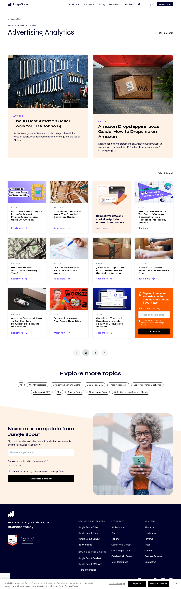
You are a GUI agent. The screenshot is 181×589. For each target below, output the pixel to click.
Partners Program (153, 556)
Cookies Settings (117, 583)
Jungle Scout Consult (89, 538)
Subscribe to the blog (149, 308)
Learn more (104, 228)
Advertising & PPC (41, 392)
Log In (151, 4)
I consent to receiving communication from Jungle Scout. (152, 322)
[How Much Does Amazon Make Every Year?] (27, 248)
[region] (90, 584)
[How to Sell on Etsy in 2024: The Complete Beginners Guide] (69, 191)
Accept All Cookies (158, 583)
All (21, 385)
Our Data (129, 4)
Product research (118, 385)
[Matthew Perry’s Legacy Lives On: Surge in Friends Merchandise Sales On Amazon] (27, 191)
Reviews (149, 538)
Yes (12, 465)
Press (147, 544)
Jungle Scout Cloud (88, 533)
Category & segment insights (66, 385)
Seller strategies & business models (131, 392)
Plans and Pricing (87, 569)
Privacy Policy (71, 586)
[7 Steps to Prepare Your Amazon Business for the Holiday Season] (112, 248)
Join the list (154, 331)
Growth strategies (37, 385)
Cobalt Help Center (121, 544)
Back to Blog (14, 19)
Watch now (62, 332)
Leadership (150, 533)
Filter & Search (165, 33)
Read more (19, 228)
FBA (59, 392)
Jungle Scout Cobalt (88, 527)
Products (89, 4)
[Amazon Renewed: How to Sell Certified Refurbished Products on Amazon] (27, 298)
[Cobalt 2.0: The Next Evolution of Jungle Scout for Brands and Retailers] (112, 298)
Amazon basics (75, 392)
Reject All (136, 583)
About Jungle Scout (98, 392)
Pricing (102, 4)
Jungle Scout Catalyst (89, 558)
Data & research (95, 385)
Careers (148, 550)
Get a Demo (165, 4)
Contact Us (150, 562)
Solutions (74, 4)
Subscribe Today (41, 478)
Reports (115, 538)
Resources (115, 4)
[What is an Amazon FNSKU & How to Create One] (154, 248)
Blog (113, 533)
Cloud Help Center (120, 550)
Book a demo (85, 544)
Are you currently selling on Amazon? (28, 461)
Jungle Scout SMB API (90, 564)
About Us (149, 527)
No (20, 465)
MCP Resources (119, 562)
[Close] (176, 584)
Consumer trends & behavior (147, 385)
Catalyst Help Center (121, 556)
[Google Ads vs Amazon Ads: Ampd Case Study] (69, 298)
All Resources (118, 527)
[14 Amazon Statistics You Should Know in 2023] (69, 248)
